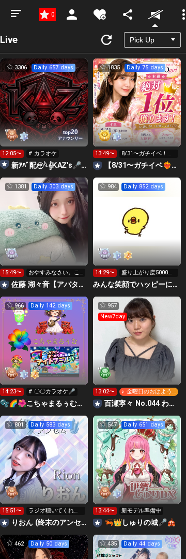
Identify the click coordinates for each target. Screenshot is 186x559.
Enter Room (44, 111)
